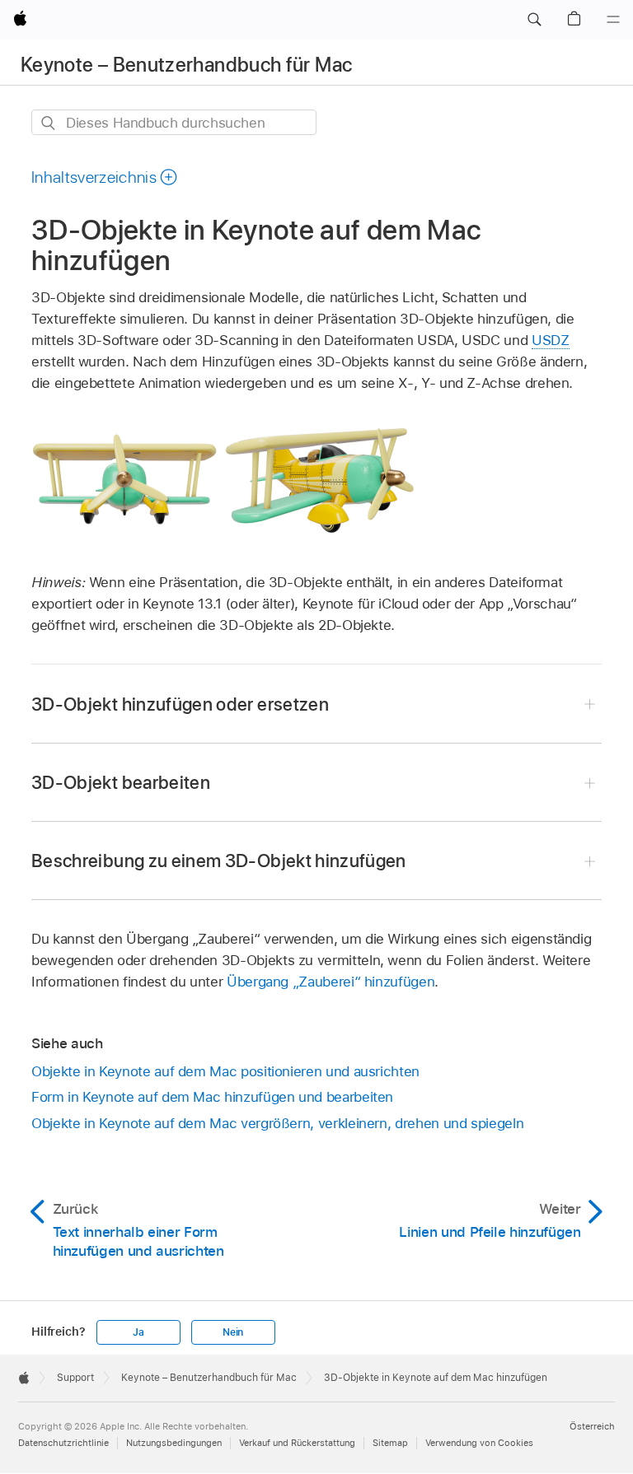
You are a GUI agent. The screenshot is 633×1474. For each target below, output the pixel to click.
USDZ (551, 340)
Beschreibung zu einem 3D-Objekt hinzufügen (218, 860)
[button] (534, 20)
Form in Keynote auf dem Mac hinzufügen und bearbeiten (212, 1097)
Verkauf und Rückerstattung (297, 1442)
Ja (138, 1332)
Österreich (592, 1426)
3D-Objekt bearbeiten (120, 782)
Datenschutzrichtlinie (63, 1442)
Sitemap (390, 1442)
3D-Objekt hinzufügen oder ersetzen (180, 704)
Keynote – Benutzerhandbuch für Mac (186, 65)
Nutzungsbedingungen (174, 1442)
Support (75, 1377)
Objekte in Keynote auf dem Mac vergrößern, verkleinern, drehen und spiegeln (277, 1123)
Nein (233, 1332)
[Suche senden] (49, 123)
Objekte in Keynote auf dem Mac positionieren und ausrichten (225, 1071)
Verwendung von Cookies (479, 1442)
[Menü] (613, 20)
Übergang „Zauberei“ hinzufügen (330, 981)
